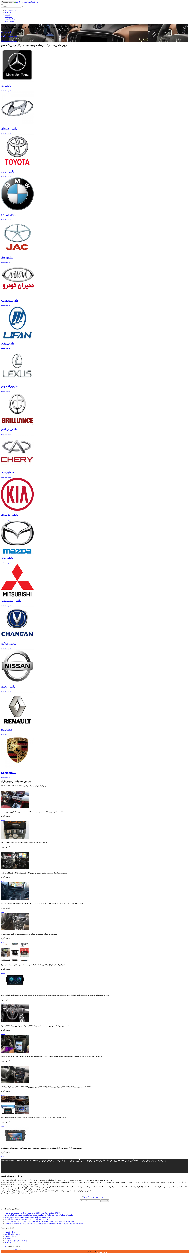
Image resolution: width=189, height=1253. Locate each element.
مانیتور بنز (6, 85)
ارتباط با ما (9, 13)
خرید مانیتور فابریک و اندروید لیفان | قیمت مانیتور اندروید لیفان (27, 1217)
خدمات (7, 15)
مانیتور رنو (6, 729)
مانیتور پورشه (8, 772)
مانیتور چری (7, 472)
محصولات (8, 17)
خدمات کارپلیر (10, 1236)
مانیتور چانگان (8, 643)
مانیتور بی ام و (9, 214)
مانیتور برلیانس (9, 429)
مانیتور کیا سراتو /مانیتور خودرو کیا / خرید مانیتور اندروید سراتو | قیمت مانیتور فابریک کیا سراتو (39, 1215)
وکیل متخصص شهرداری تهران (16, 1240)
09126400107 (10, 10)
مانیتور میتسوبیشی (11, 600)
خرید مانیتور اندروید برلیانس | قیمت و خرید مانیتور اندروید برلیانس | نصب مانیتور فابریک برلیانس (39, 1221)
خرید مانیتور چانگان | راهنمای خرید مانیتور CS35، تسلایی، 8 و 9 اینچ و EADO (32, 1213)
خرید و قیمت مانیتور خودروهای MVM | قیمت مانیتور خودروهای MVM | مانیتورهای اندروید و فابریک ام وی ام (44, 1223)
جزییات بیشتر (6, 90)
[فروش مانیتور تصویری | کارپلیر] (26, 2)
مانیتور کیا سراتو (9, 514)
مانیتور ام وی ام (9, 300)
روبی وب (4, 1246)
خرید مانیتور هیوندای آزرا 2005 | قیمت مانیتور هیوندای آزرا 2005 (27, 1219)
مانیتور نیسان (8, 686)
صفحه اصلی (9, 21)
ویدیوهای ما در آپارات (12, 1234)
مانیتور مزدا (7, 557)
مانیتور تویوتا (7, 171)
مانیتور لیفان (7, 343)
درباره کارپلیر (10, 19)
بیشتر (3, 820)
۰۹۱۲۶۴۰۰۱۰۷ (91, 1252)
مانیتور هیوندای (9, 128)
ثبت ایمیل (105, 1200)
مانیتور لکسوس (9, 386)
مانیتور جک (7, 257)
